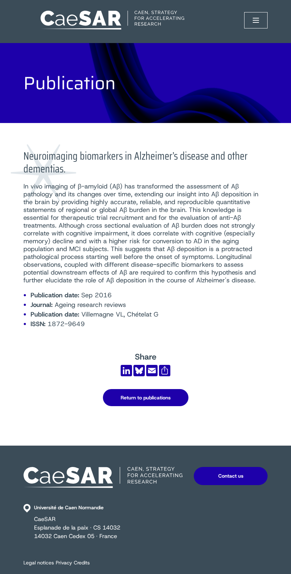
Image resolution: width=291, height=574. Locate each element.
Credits (82, 562)
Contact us (230, 476)
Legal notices (38, 562)
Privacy (64, 562)
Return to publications (146, 397)
